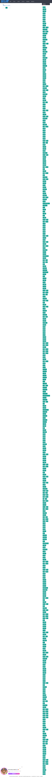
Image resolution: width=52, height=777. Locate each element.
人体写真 (44, 11)
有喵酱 (44, 106)
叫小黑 (44, 464)
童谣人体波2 (45, 658)
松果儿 (44, 108)
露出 (43, 264)
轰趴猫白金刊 (45, 152)
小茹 (47, 306)
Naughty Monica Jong (46, 395)
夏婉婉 (44, 482)
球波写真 (44, 634)
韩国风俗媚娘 (45, 94)
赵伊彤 (47, 711)
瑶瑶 (43, 636)
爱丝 (47, 90)
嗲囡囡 (44, 476)
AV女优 (44, 43)
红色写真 (44, 670)
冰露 (47, 454)
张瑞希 (44, 527)
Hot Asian (44, 375)
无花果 (44, 557)
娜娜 (43, 496)
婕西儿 (47, 496)
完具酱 (47, 500)
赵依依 (47, 353)
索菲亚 (44, 664)
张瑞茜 (44, 529)
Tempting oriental (45, 409)
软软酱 (44, 138)
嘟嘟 (47, 476)
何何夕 (44, 440)
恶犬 (43, 541)
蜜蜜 (43, 703)
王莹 (47, 632)
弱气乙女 (44, 531)
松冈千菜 (44, 579)
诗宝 (43, 353)
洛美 (43, 620)
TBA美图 (44, 407)
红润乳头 (44, 668)
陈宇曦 (44, 737)
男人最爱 (44, 638)
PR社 (44, 211)
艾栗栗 (47, 349)
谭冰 (43, 711)
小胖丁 (44, 104)
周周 (47, 464)
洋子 (47, 618)
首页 (10, 1)
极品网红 (44, 320)
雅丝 (43, 741)
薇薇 (43, 701)
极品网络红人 (45, 322)
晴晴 (43, 563)
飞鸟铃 (47, 761)
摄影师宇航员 (45, 118)
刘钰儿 (44, 116)
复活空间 (44, 480)
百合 (43, 642)
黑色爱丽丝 (44, 268)
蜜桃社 (44, 17)
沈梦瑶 (44, 326)
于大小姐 (44, 286)
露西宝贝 (44, 749)
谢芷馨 (47, 709)
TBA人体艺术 (45, 29)
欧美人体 (44, 63)
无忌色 (44, 555)
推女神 (44, 312)
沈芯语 (47, 616)
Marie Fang (44, 387)
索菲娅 (44, 666)
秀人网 (44, 98)
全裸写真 (44, 450)
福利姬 (44, 55)
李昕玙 (44, 569)
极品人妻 (44, 581)
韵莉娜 (44, 759)
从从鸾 (44, 290)
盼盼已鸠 (44, 644)
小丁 (47, 43)
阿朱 (43, 262)
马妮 (43, 763)
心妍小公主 (44, 535)
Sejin (44, 142)
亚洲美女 (44, 288)
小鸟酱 (44, 308)
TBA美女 (44, 213)
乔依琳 (44, 45)
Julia (44, 381)
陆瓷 (43, 197)
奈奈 (43, 221)
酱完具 (44, 721)
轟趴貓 (44, 715)
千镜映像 (44, 462)
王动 (43, 31)
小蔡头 (44, 225)
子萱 (43, 500)
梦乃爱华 (44, 183)
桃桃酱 (44, 150)
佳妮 (43, 292)
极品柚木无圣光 (45, 587)
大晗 (47, 300)
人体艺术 (23, 1)
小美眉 (44, 306)
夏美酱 (44, 300)
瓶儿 (46, 636)
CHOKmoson (45, 205)
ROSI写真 (44, 278)
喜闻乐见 (44, 470)
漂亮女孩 (44, 624)
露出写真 (44, 747)
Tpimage (44, 413)
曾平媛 (47, 563)
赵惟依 (44, 355)
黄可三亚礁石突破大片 (46, 203)
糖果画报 (44, 662)
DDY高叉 (44, 114)
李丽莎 (44, 120)
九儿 (43, 215)
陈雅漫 (44, 739)
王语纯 (44, 191)
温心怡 (44, 233)
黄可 (47, 140)
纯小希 (44, 674)
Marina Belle (45, 389)
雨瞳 (43, 361)
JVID (44, 27)
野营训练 (44, 727)
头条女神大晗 (45, 488)
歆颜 (43, 614)
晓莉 (43, 316)
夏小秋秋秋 (44, 298)
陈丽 (46, 262)
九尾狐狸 (44, 284)
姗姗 (47, 494)
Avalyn (44, 367)
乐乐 (46, 102)
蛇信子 (47, 351)
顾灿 (47, 759)
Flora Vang (44, 371)
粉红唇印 (44, 660)
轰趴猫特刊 (44, 195)
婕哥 (43, 302)
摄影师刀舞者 (45, 549)
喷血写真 (44, 474)
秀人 (43, 652)
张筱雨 (44, 229)
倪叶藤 (44, 446)
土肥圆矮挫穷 (45, 51)
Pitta (43, 276)
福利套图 (44, 650)
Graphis (44, 25)
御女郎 (44, 144)
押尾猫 (44, 547)
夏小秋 (44, 296)
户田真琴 (44, 545)
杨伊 (43, 571)
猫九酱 (44, 239)
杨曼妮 (44, 573)
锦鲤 (43, 731)
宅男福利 (44, 304)
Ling (43, 385)
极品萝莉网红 (45, 57)
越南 (47, 713)
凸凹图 (18, 1)
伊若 (47, 290)
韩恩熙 (44, 757)
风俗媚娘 (44, 59)
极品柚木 (44, 23)
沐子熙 (44, 618)
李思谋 (44, 130)
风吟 (43, 761)
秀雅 (47, 110)
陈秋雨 (47, 197)
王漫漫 (44, 632)
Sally (47, 401)
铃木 (47, 729)
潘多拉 (44, 13)
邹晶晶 (44, 357)
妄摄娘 (44, 494)
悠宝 (47, 116)
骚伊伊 (47, 763)
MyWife (44, 209)
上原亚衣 (44, 280)
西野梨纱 (44, 707)
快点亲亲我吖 (45, 177)
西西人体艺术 (45, 705)
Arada (44, 365)
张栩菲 (44, 525)
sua (43, 403)
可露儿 (44, 219)
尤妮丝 (44, 227)
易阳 (43, 561)
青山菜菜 (44, 753)
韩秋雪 (44, 201)
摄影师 (47, 31)
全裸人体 (44, 448)
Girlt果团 (44, 373)
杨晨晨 (47, 571)
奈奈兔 (44, 490)
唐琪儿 (47, 466)
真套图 (44, 648)
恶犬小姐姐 (44, 310)
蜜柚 (46, 701)
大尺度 (47, 27)
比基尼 (47, 614)
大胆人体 (44, 486)
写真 (43, 126)
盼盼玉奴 (44, 646)
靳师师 (44, 755)
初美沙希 (44, 456)
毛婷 (43, 616)
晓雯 (46, 316)
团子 (46, 294)
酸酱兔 (44, 723)
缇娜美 (44, 676)
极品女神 (44, 181)
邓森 (47, 717)
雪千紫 (47, 361)
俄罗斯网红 (44, 444)
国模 (47, 219)
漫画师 (44, 235)
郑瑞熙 (44, 719)
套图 (47, 490)
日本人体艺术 (45, 39)
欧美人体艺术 (45, 33)
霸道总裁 (44, 751)
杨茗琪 (44, 577)
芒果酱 (44, 92)
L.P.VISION (44, 383)
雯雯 (46, 743)
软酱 (47, 715)
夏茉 (47, 482)
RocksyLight (45, 399)
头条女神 (44, 49)
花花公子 (44, 35)
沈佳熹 (44, 110)
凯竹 (43, 294)
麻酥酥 (44, 363)
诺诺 (43, 709)
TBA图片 (44, 405)
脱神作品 (44, 37)
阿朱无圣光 (44, 735)
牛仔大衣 (44, 628)
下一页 (9, 7)
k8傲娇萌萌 (44, 124)
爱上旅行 (44, 237)
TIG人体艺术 (45, 411)
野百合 (44, 725)
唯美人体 (44, 468)
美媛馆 (44, 112)
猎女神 (44, 134)
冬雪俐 (44, 452)
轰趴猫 (44, 15)
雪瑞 (43, 743)
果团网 (44, 90)
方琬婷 (44, 551)
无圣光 (14, 1)
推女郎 (44, 19)
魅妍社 (44, 41)
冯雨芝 (44, 454)
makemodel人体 (45, 272)
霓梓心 (44, 745)
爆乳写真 (44, 626)
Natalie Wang (45, 393)
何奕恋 (44, 442)
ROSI (44, 401)
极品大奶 (44, 583)
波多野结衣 (44, 189)
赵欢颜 (44, 713)
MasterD (44, 274)
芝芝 (43, 351)
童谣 (47, 656)
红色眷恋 (44, 672)
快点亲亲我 (44, 539)
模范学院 (44, 324)
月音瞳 (44, 128)
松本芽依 (44, 318)
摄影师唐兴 (44, 88)
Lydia (46, 385)
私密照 (47, 652)
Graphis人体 (45, 47)
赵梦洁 (44, 136)
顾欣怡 (44, 140)
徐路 (43, 533)
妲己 (46, 142)
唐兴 (43, 466)
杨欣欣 (44, 575)
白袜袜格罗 (44, 640)
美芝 (43, 349)
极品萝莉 (44, 53)
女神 (46, 492)
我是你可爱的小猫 (45, 543)
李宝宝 (44, 567)
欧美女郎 (32, 1)
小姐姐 (47, 126)
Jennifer (44, 379)
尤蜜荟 (44, 21)
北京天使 (44, 458)
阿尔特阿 (44, 733)
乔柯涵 (44, 282)
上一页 (4, 7)
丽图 (43, 102)
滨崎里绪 (44, 622)
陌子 (47, 739)
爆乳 (47, 235)
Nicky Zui (44, 397)
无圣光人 (44, 553)
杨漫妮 (44, 231)
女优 (43, 492)
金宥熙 (44, 729)
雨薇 (46, 741)
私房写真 (44, 654)
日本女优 (44, 559)
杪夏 (47, 179)
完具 (43, 175)
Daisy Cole (44, 369)
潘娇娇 (44, 122)
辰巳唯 (44, 717)
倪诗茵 (47, 292)
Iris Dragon (44, 377)
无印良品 (44, 146)
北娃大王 (44, 460)
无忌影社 (44, 96)
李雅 (47, 569)
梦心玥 (44, 185)
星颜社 (44, 179)
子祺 (46, 498)
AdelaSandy (45, 270)
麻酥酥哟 (44, 100)
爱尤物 (44, 132)
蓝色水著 (44, 699)
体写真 (44, 438)
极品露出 (44, 148)
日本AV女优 (44, 314)
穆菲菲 (44, 656)
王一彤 (44, 630)
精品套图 (27, 1)
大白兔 (44, 484)
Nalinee (44, 391)
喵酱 (43, 472)
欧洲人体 (44, 612)
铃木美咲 (44, 359)
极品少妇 (44, 585)
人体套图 (44, 217)
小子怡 (44, 223)
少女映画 (44, 61)
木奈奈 (44, 565)
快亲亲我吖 (44, 537)
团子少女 (44, 478)
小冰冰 (47, 221)
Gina (43, 207)
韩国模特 (44, 266)
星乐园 (47, 561)
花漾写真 (44, 193)
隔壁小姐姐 (44, 199)
